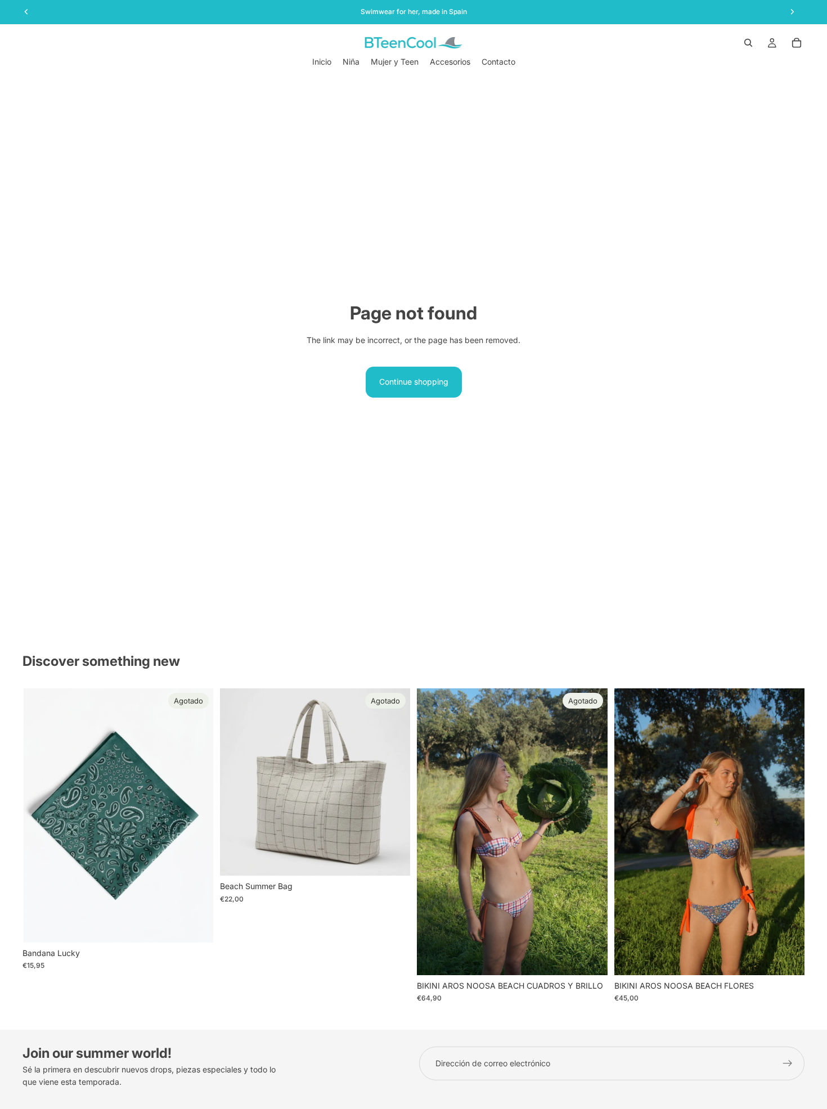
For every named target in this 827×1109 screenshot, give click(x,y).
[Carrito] (796, 42)
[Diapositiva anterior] (237, 781)
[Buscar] (748, 42)
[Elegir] (787, 958)
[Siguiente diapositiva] (393, 781)
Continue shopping (413, 381)
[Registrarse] (787, 1063)
